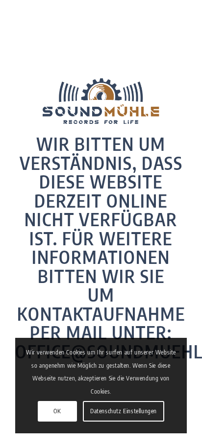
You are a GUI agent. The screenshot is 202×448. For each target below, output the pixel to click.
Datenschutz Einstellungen (123, 411)
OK (57, 411)
